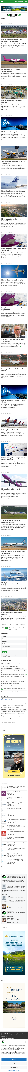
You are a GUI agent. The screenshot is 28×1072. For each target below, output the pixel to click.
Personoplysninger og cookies (14, 1070)
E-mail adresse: (6, 646)
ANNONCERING (11, 4)
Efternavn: (4, 641)
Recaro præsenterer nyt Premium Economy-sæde (13, 691)
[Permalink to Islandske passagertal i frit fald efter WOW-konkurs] (14, 246)
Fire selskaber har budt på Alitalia (12, 280)
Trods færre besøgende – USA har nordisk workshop (13, 703)
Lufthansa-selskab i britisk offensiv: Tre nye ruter (12, 674)
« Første (4, 624)
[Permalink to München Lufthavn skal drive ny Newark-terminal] (14, 217)
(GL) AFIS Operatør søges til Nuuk (14, 808)
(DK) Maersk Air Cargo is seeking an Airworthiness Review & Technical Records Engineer (15, 861)
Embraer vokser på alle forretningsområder (11, 686)
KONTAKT (25, 4)
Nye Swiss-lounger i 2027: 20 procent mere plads (12, 668)
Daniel (8, 896)
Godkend (14, 1059)
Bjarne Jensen (10, 905)
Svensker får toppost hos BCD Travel (10, 707)
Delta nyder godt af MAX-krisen (12, 430)
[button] (26, 1042)
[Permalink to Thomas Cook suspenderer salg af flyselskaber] (14, 159)
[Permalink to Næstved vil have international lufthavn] (14, 610)
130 (23, 628)
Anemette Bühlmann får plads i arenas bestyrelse (13, 711)
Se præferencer (14, 1067)
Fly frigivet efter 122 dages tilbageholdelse (10, 70)
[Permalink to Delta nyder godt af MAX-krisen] (14, 427)
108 (22, 626)
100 (17, 624)
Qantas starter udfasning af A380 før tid (10, 679)
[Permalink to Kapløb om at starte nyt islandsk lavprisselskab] (14, 305)
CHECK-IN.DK (10, 875)
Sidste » (17, 629)
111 (10, 628)
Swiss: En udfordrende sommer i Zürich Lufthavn (12, 681)
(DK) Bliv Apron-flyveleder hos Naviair (15, 837)
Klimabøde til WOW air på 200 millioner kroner (11, 490)
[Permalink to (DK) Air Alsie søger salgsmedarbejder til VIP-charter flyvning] (3, 823)
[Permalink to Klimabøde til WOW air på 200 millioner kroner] (14, 487)
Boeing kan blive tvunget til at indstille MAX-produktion (11, 40)
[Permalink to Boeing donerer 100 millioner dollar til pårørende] (14, 549)
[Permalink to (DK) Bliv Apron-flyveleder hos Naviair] (3, 840)
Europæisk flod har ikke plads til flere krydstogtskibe (13, 709)
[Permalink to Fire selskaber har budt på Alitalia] (14, 278)
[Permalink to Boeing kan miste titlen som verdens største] (14, 398)
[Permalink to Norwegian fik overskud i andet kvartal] (14, 366)
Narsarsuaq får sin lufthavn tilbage (9, 903)
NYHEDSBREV (16, 4)
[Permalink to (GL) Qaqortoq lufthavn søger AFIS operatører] (3, 801)
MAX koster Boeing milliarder (11, 132)
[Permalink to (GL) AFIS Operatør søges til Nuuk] (3, 812)
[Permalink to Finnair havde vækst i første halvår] (14, 189)
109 (3, 628)
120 (19, 628)
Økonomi (10, 23)
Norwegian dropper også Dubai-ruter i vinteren (12, 676)
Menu (6, 2)
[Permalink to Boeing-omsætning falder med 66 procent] (14, 98)
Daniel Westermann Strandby (14, 885)
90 (13, 624)
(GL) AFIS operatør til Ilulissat (13, 814)
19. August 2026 (20, 903)
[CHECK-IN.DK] (14, 15)
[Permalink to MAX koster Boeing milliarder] (14, 129)
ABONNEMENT (4, 4)
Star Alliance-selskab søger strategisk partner (10, 521)
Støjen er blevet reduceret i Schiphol (9, 666)
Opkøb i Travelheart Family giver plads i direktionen (13, 713)
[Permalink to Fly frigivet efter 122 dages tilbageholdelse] (14, 67)
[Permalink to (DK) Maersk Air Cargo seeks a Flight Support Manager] (3, 846)
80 (10, 624)
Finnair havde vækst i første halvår (13, 191)
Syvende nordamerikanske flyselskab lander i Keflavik (14, 670)
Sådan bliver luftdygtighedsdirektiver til (10, 663)
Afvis (14, 1063)
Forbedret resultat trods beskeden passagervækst (13, 688)
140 (10, 629)
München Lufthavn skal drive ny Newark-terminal (12, 220)
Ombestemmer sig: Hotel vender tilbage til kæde (12, 705)
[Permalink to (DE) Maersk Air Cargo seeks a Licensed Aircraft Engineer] (3, 852)
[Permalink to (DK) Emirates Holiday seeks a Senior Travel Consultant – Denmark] (3, 835)
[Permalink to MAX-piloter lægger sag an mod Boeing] (14, 581)
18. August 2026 (15, 909)
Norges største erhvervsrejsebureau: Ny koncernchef (13, 715)
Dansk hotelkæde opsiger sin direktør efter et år (12, 718)
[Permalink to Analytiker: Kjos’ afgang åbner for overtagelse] (14, 337)
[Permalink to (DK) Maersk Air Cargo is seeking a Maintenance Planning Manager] (3, 857)
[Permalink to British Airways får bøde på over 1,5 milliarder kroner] (14, 455)
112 (13, 628)
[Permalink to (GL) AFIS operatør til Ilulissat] (3, 817)
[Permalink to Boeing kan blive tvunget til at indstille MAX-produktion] (14, 37)
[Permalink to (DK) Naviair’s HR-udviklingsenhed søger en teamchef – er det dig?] (3, 789)
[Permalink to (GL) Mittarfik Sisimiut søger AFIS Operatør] (3, 806)
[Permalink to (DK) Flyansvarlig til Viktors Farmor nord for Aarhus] (3, 795)
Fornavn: (4, 636)
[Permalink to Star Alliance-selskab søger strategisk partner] (14, 518)
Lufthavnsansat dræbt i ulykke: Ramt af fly (11, 683)
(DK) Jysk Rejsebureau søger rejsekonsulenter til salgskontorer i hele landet (16, 826)
